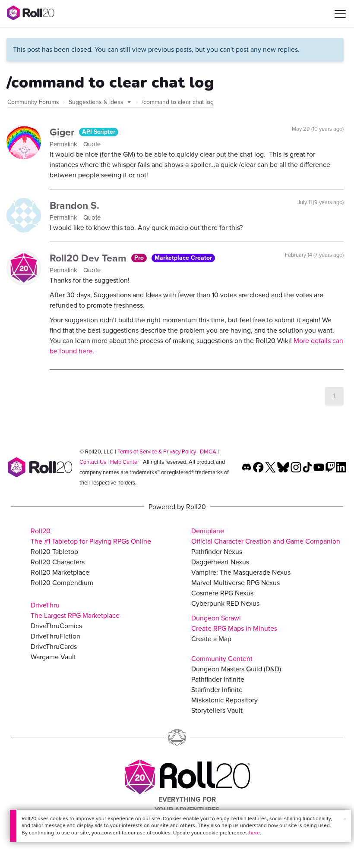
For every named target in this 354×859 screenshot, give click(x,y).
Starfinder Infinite (217, 690)
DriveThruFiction (55, 636)
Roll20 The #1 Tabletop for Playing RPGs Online (91, 536)
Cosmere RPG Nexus (222, 593)
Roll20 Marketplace (60, 572)
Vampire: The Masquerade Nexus (241, 572)
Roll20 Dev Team (89, 258)
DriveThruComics (56, 626)
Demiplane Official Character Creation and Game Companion (265, 536)
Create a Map (211, 639)
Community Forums (33, 102)
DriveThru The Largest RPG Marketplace (75, 610)
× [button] (345, 819)
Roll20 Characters (58, 562)
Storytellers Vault (217, 710)
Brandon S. (74, 205)
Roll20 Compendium (62, 583)
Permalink (64, 144)
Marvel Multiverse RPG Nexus (235, 583)
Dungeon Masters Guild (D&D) (236, 669)
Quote (92, 144)
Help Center (124, 462)
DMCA (208, 451)
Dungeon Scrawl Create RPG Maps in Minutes (234, 623)
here (254, 833)
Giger (63, 132)
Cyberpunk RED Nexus (225, 603)
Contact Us (92, 462)
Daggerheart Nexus (220, 562)
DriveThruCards (54, 646)
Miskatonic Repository (224, 700)
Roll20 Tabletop (54, 552)
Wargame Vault (53, 657)
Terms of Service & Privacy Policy (156, 451)
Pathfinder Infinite (217, 679)
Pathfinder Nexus (216, 552)
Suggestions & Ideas (97, 102)
